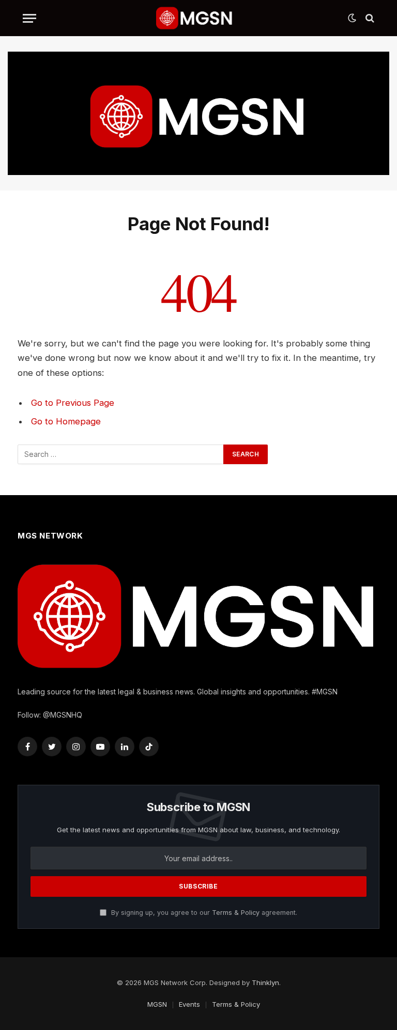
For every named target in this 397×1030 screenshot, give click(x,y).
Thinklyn (265, 982)
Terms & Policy (235, 912)
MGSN (157, 1004)
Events (189, 1004)
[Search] (368, 18)
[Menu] (29, 18)
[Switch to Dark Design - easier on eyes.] (352, 18)
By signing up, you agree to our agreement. (203, 912)
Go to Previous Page (72, 403)
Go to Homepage (66, 421)
